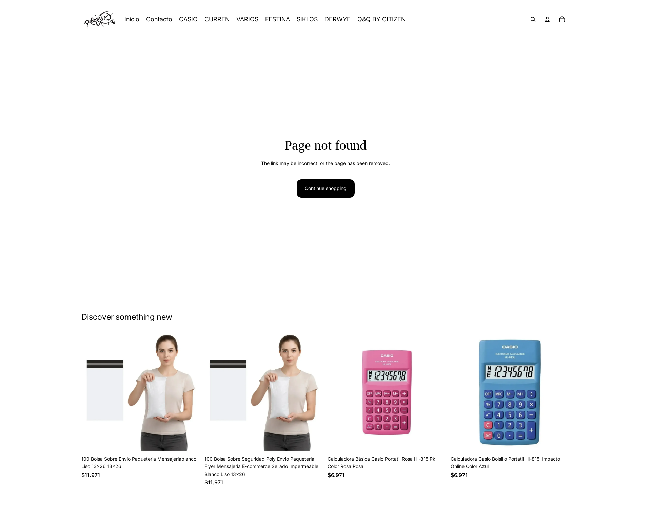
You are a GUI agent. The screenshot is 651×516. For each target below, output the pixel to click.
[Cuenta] (547, 19)
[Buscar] (533, 19)
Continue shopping (326, 188)
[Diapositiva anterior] (91, 393)
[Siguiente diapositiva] (190, 393)
